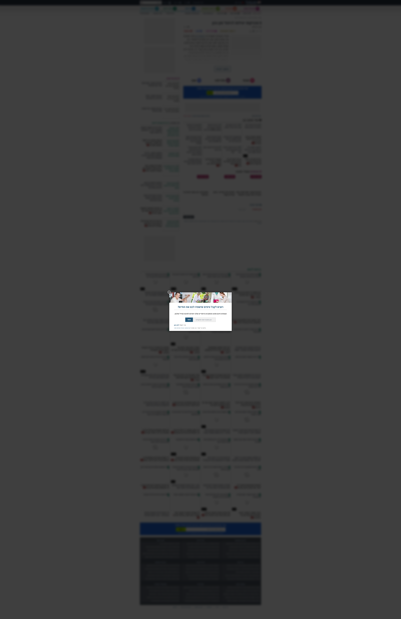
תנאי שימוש (187, 328)
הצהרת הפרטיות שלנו (179, 328)
